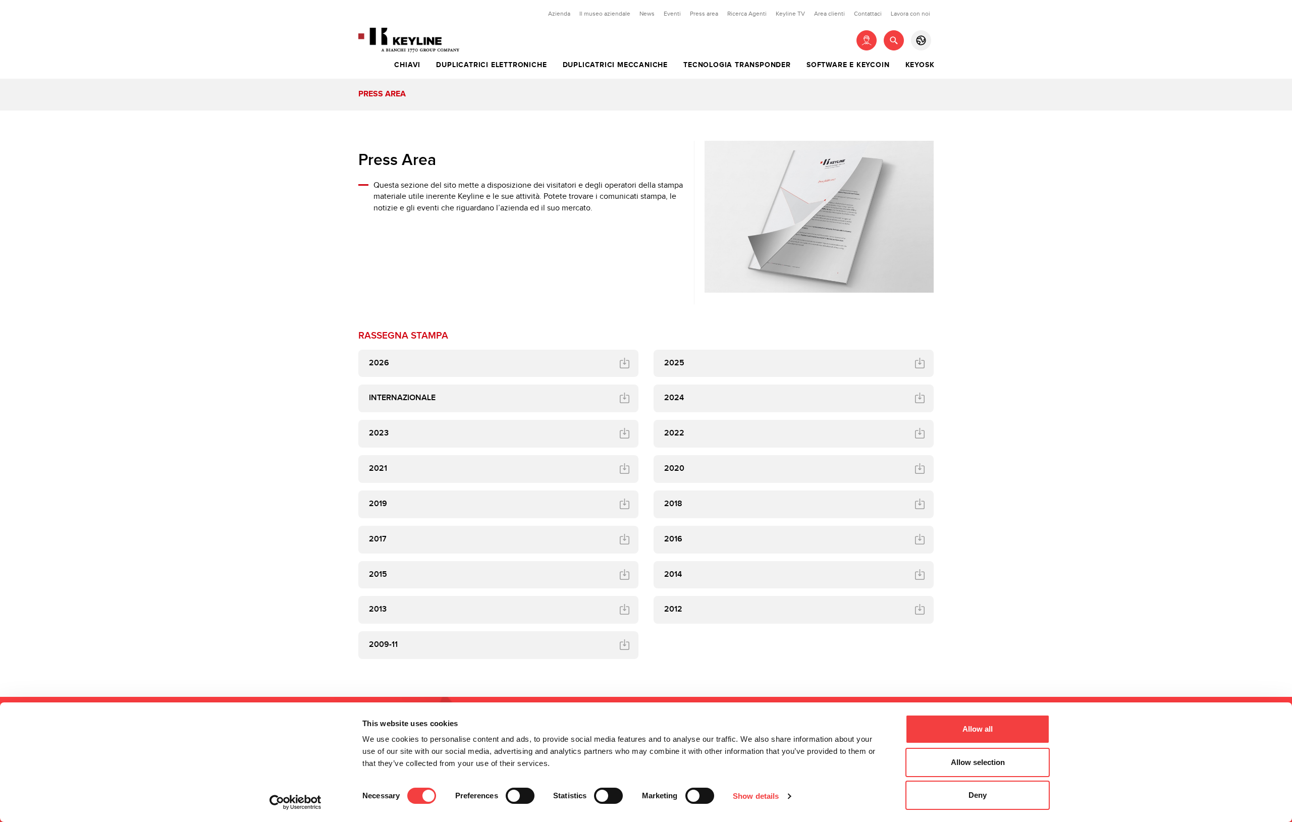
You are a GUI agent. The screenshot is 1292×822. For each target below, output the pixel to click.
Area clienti (829, 13)
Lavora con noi (910, 13)
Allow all (977, 729)
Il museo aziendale (604, 13)
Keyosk (920, 65)
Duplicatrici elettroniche (491, 65)
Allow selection (978, 762)
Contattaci (868, 13)
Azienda (559, 13)
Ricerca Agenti (747, 13)
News (647, 13)
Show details (756, 796)
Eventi (672, 13)
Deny (977, 795)
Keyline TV (790, 13)
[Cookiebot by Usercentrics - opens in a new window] (295, 802)
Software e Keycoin (847, 65)
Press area (704, 13)
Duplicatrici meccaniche (615, 65)
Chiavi (407, 65)
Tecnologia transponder (737, 65)
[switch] (520, 796)
